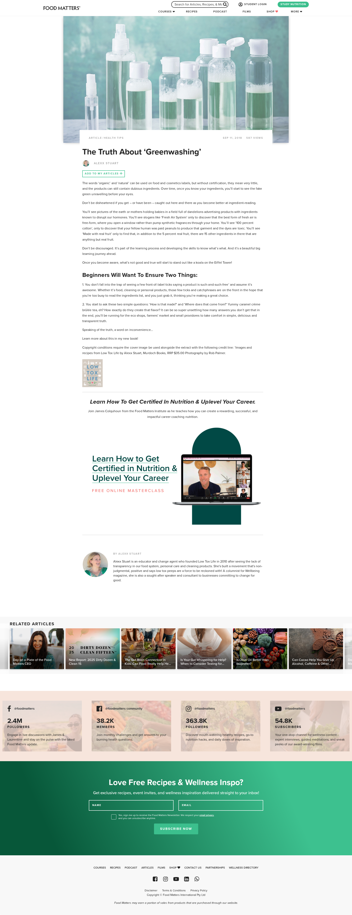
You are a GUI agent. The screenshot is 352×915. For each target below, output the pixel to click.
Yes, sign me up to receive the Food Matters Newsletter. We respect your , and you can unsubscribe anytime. (166, 817)
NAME (96, 805)
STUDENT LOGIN (255, 4)
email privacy (206, 815)
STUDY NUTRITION (293, 4)
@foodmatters (24, 708)
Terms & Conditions (174, 890)
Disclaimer (151, 890)
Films (247, 11)
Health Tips (114, 138)
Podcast (220, 11)
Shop (271, 11)
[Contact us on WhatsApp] (197, 879)
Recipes (192, 11)
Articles (147, 867)
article (95, 138)
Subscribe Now (176, 829)
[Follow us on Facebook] (155, 879)
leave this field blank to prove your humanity (16, 765)
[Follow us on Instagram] (165, 879)
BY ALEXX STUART (127, 553)
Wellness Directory (243, 867)
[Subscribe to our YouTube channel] (176, 879)
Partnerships (215, 867)
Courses (165, 11)
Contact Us (192, 867)
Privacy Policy (198, 890)
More (295, 11)
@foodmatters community (123, 708)
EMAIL (187, 805)
